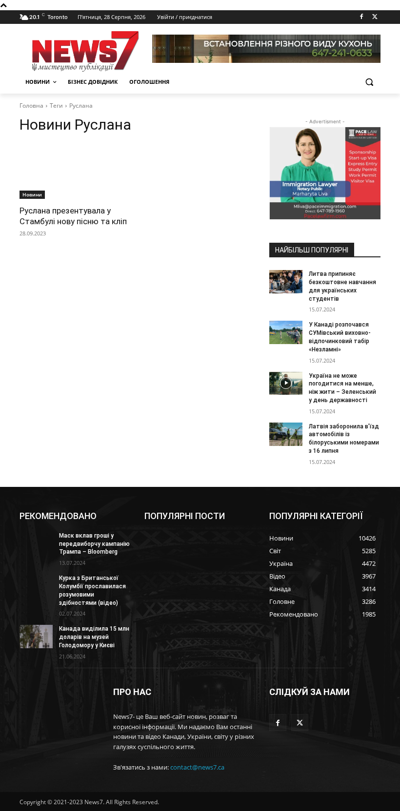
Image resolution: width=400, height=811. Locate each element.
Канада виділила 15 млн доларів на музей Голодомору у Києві (94, 637)
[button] (369, 82)
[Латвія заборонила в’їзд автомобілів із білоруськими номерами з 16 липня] (285, 434)
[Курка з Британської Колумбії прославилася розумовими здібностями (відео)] (36, 586)
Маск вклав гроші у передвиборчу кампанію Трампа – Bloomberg (94, 544)
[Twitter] (374, 17)
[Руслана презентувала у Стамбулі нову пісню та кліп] (75, 171)
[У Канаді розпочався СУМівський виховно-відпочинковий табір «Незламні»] (285, 332)
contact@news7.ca (197, 767)
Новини (32, 194)
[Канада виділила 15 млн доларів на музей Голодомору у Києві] (36, 636)
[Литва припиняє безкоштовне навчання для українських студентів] (285, 281)
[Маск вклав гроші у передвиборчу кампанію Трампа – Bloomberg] (36, 543)
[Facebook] (361, 17)
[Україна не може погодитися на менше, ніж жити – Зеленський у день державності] (285, 383)
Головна (31, 105)
